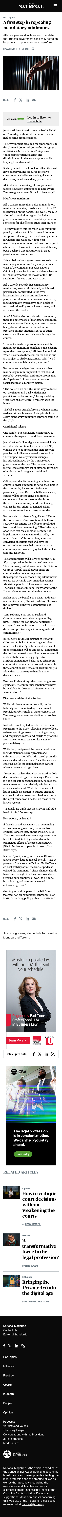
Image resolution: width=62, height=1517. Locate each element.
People (26, 1235)
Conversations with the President (23, 1434)
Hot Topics (10, 1357)
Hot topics (9, 17)
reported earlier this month (38, 316)
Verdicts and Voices (15, 1426)
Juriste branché (13, 1438)
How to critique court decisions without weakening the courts (39, 1205)
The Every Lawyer (14, 1430)
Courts (7, 1384)
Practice (8, 1375)
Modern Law (11, 1443)
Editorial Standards (15, 1334)
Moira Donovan (31, 1265)
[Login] (33, 49)
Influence (27, 1277)
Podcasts (9, 1421)
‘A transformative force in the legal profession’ (40, 1249)
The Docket (35, 867)
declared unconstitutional (20, 587)
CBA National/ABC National (37, 1301)
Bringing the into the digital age (39, 1288)
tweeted (8, 894)
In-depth (8, 1394)
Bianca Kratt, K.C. (33, 1224)
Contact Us (10, 1330)
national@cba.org (33, 1504)
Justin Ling (10, 48)
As (7, 316)
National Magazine (14, 1326)
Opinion (26, 1188)
